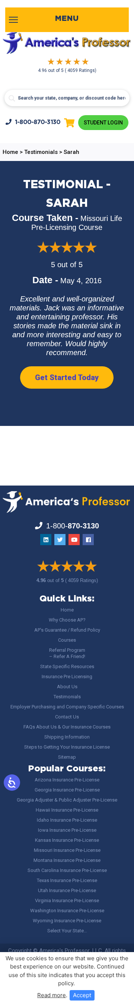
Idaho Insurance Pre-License (67, 820)
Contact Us (67, 717)
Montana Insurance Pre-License (67, 860)
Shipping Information (67, 737)
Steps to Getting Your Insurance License (67, 747)
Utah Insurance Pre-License (67, 890)
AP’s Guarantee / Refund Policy (67, 630)
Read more (51, 995)
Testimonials (67, 696)
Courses (67, 640)
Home (67, 610)
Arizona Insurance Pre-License (67, 780)
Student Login (103, 123)
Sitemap (67, 757)
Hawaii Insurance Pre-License (67, 810)
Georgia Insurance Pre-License (67, 790)
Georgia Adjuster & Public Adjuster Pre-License (67, 800)
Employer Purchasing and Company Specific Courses (67, 706)
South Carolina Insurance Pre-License (67, 870)
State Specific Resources (67, 666)
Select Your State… (67, 930)
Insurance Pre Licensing (67, 676)
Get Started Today (67, 377)
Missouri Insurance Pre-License (67, 850)
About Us (67, 686)
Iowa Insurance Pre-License (67, 830)
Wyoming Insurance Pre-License (67, 920)
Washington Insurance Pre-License (67, 910)
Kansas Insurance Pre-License (67, 840)
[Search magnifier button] (12, 98)
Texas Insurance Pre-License (67, 880)
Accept (82, 995)
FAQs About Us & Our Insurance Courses (67, 727)
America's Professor (64, 950)
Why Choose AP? (67, 620)
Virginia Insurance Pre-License (67, 900)
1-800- (38, 122)
